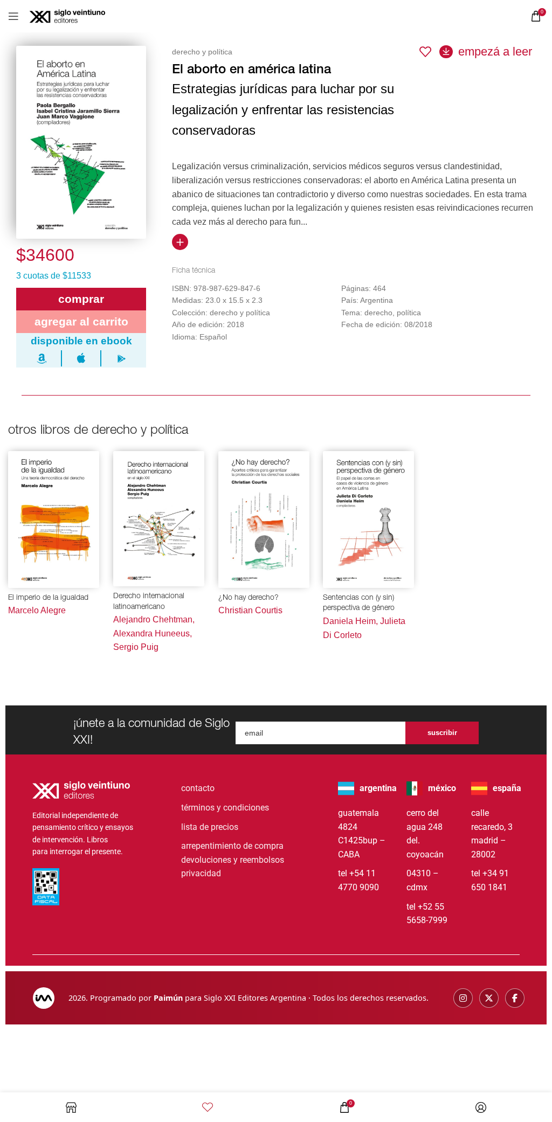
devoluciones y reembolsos (232, 860)
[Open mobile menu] (13, 16)
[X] (489, 998)
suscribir (442, 733)
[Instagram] (463, 998)
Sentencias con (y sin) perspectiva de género (359, 603)
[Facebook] (515, 998)
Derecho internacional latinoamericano (148, 602)
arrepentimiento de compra (232, 846)
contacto (198, 788)
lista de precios (209, 827)
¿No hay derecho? (248, 598)
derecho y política (202, 51)
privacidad (201, 873)
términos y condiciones (225, 807)
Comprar (81, 299)
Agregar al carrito (81, 321)
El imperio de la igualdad (48, 598)
